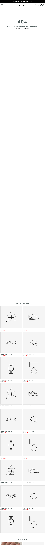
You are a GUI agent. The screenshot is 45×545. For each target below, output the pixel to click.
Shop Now (30, 1)
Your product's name (6, 329)
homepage (26, 28)
